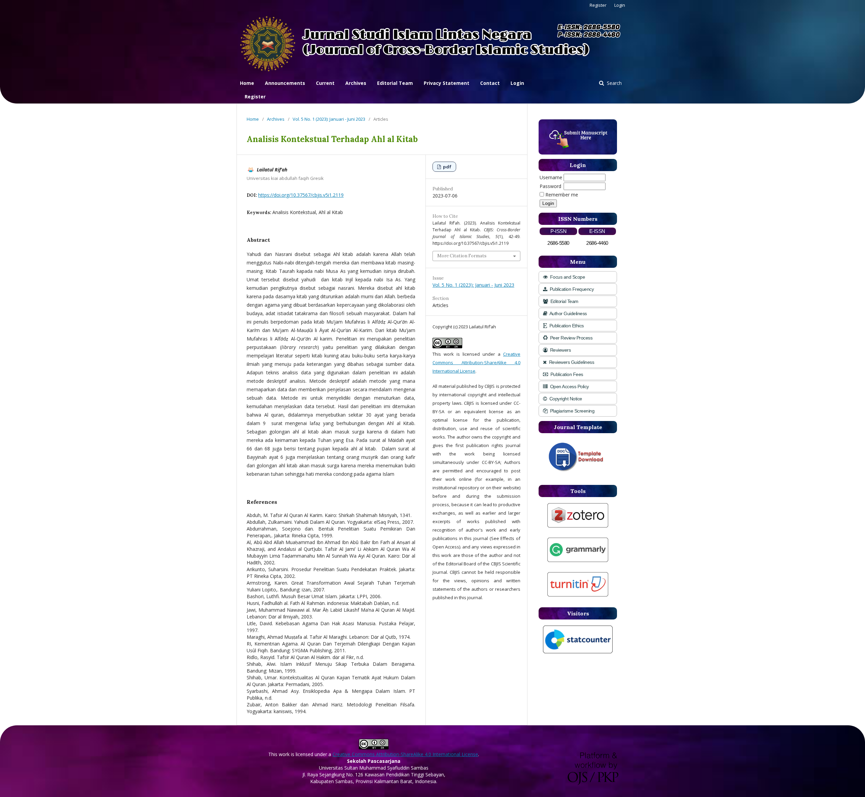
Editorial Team (395, 83)
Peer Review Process (570, 338)
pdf (446, 167)
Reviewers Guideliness (571, 362)
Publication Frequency (571, 289)
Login (517, 83)
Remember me (561, 194)
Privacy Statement (446, 83)
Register (255, 96)
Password (550, 186)
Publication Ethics (566, 325)
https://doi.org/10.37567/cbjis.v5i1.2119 (301, 195)
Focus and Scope (567, 277)
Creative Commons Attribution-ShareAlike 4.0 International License (476, 362)
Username (551, 177)
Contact (490, 83)
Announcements (285, 83)
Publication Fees (566, 374)
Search (614, 83)
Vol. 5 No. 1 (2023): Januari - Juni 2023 (329, 119)
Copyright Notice (565, 398)
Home (247, 83)
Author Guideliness (567, 313)
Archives (355, 83)
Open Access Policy (569, 386)
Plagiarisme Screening (571, 411)
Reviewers (560, 350)
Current (325, 83)
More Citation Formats (462, 256)
